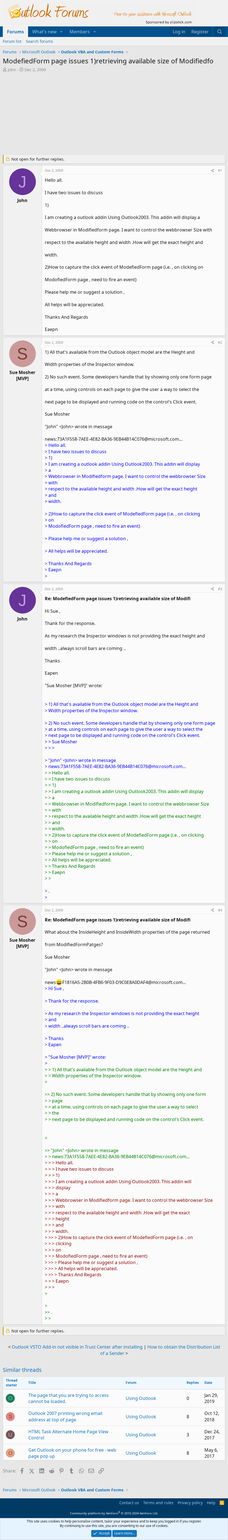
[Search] (219, 31)
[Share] (212, 171)
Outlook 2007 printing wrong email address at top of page (65, 1416)
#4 (220, 910)
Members (80, 32)
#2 (220, 342)
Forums (15, 32)
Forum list (12, 41)
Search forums (39, 41)
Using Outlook (141, 1398)
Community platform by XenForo (114, 1513)
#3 (220, 589)
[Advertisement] (114, 114)
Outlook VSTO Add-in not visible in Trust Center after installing (77, 1347)
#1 (220, 170)
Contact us (129, 1502)
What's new (44, 32)
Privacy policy (190, 1502)
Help (211, 1502)
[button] (61, 31)
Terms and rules (158, 1502)
